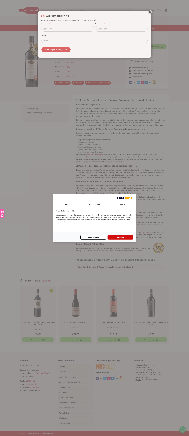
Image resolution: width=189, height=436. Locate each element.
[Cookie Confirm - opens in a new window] (125, 198)
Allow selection (93, 237)
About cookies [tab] (94, 204)
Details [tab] (122, 204)
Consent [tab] (67, 204)
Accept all (120, 237)
